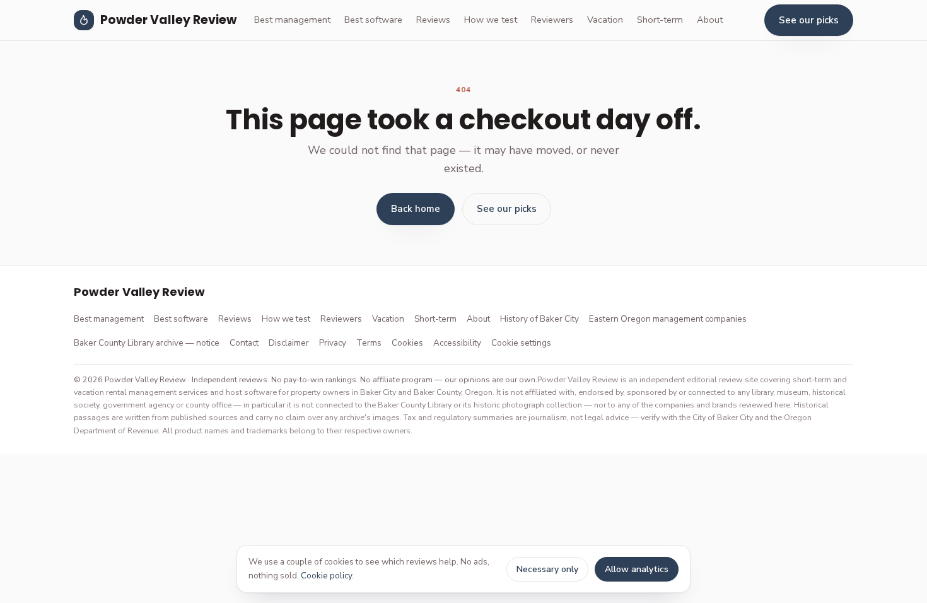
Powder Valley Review (168, 19)
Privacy (332, 343)
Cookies (407, 343)
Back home (415, 208)
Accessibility (457, 343)
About (710, 19)
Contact (244, 343)
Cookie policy (326, 576)
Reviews (433, 19)
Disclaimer (289, 343)
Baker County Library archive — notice (146, 343)
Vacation (605, 19)
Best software (373, 19)
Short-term (660, 19)
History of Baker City (539, 319)
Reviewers (552, 19)
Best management (292, 19)
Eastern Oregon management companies (668, 319)
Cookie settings (521, 343)
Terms (369, 343)
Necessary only (547, 569)
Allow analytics (636, 569)
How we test (490, 19)
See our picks (809, 20)
